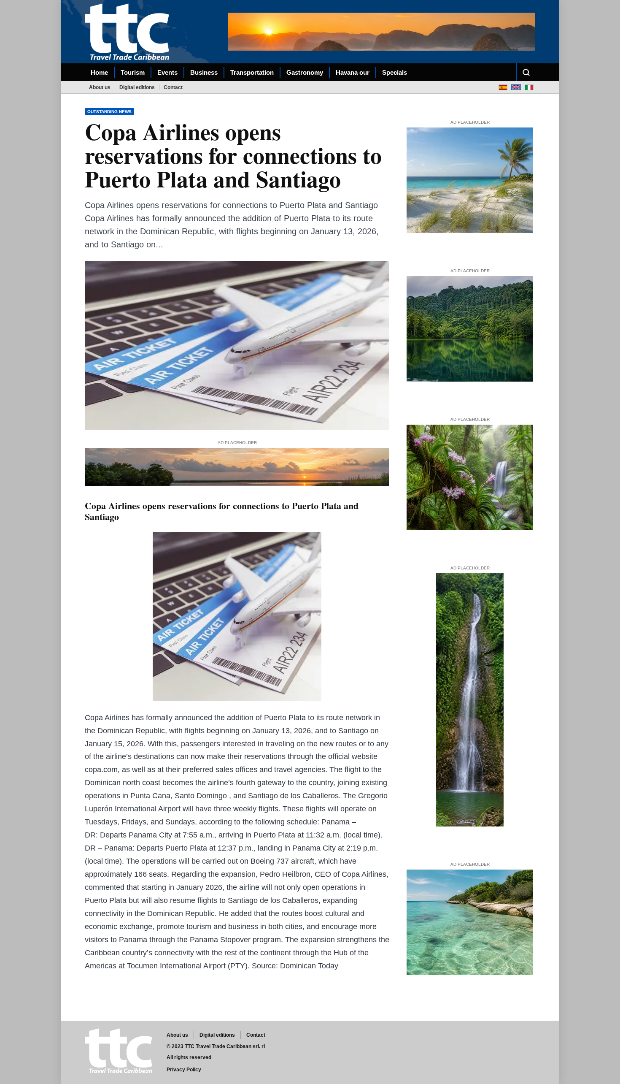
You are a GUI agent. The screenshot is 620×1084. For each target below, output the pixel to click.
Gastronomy (304, 72)
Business (204, 72)
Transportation (252, 72)
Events (167, 72)
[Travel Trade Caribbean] (129, 31)
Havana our (352, 72)
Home (99, 72)
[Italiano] (529, 87)
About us (100, 87)
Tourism (133, 72)
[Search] (526, 72)
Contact (173, 87)
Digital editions (137, 87)
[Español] (503, 87)
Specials (394, 72)
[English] (516, 87)
